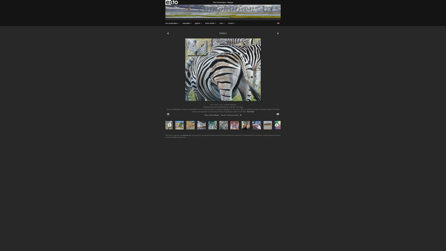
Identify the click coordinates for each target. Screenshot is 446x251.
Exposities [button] (186, 23)
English (278, 23)
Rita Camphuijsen (219, 2)
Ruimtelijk (250, 111)
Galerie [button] (197, 23)
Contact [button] (231, 23)
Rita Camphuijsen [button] (171, 23)
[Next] (276, 125)
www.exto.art (187, 135)
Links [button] (221, 23)
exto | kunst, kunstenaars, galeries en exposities (172, 2)
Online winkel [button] (210, 23)
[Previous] (169, 125)
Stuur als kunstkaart (221, 115)
